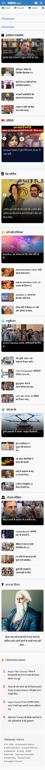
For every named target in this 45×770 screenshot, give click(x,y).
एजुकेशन (11, 321)
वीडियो (10, 121)
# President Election (13, 761)
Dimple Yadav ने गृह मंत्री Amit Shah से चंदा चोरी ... (22, 152)
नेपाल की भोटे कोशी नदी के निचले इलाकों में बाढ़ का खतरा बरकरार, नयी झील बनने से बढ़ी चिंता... (24, 690)
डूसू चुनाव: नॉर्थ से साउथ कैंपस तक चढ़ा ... (25, 385)
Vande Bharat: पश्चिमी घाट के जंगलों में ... (26, 533)
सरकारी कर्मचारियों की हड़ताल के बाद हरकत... (25, 96)
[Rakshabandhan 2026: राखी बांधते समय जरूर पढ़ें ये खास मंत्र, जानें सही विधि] (7, 272)
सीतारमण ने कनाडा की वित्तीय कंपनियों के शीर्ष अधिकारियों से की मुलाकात (24, 719)
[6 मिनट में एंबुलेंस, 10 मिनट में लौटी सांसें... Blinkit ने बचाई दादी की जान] (7, 486)
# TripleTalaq (10, 758)
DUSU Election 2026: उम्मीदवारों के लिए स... (22, 344)
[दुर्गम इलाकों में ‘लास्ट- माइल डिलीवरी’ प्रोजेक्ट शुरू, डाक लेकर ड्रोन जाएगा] (22, 424)
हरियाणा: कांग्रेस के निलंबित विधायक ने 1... (25, 71)
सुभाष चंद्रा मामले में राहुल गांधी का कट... (21, 57)
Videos (35, 8)
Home (7, 8)
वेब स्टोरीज (10, 174)
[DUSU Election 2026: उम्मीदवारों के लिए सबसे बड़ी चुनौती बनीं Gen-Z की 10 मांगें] (22, 335)
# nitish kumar (24, 758)
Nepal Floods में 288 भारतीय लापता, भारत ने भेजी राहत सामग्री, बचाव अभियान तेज (24, 705)
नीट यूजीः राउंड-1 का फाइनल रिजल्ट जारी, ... (25, 360)
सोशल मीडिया (13, 497)
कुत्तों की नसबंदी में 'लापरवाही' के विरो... (24, 571)
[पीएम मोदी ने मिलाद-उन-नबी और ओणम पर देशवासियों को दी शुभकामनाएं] (7, 310)
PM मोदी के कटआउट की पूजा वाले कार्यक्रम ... (26, 558)
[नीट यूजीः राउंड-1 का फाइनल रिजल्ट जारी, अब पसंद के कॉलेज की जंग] (7, 361)
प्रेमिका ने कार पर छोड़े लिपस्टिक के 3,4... (24, 546)
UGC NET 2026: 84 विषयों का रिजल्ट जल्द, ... (27, 397)
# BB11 (28, 751)
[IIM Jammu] (7, 27)
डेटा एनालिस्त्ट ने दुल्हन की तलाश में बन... (23, 447)
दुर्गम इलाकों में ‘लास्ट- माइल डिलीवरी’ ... (21, 431)
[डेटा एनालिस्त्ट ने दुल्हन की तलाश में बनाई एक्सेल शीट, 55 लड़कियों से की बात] (7, 446)
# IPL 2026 (9, 744)
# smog (20, 751)
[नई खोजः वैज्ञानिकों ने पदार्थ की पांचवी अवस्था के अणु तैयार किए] (7, 461)
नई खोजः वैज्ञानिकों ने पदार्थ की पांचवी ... (24, 460)
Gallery (20, 8)
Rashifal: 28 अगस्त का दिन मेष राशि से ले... (21, 256)
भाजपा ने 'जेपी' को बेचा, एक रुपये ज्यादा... (25, 108)
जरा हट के (11, 410)
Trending (15, 660)
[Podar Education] (7, 19)
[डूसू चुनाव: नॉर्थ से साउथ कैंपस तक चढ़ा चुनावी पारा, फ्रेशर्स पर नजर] (7, 386)
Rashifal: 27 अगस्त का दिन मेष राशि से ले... (25, 296)
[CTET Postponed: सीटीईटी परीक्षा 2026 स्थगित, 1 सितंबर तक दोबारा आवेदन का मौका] (7, 373)
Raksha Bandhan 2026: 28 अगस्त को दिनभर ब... (28, 284)
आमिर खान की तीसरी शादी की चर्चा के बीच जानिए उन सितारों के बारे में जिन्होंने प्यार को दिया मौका (22, 213)
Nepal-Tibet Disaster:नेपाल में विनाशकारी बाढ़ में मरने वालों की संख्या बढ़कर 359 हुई (23, 675)
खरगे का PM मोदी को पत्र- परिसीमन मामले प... (26, 83)
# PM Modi (9, 754)
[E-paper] (36, 3)
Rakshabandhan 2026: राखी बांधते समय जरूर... (29, 271)
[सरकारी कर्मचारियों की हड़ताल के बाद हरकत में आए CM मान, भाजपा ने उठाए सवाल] (7, 97)
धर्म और (14, 232)
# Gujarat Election (30, 748)
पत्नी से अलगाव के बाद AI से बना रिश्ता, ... (25, 473)
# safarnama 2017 (12, 748)
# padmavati (9, 751)
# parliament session (24, 744)
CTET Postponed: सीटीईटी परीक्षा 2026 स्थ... (28, 372)
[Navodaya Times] (14, 2)
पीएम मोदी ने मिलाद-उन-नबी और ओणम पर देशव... (27, 309)
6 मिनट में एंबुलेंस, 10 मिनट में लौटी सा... (24, 485)
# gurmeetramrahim (24, 754)
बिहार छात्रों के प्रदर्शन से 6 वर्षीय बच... (20, 519)
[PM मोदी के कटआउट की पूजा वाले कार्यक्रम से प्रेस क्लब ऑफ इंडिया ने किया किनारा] (7, 559)
